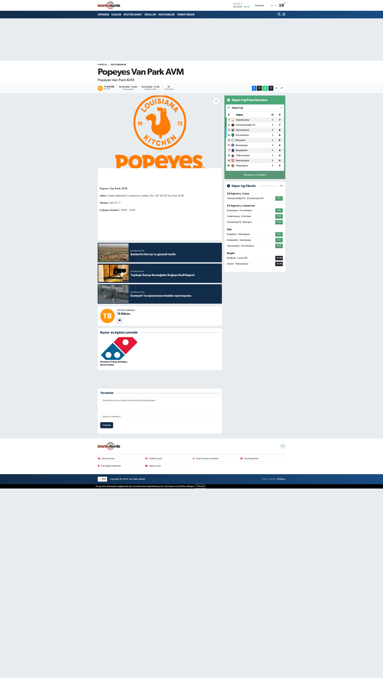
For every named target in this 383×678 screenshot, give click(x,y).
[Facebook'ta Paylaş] (254, 88)
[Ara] (279, 14)
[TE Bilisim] (107, 316)
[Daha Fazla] (270, 88)
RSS (104, 479)
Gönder (106, 425)
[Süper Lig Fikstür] (281, 186)
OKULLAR (150, 14)
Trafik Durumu (155, 458)
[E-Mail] (119, 320)
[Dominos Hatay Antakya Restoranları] (119, 348)
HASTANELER (166, 14)
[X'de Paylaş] (259, 88)
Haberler (102, 65)
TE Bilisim (123, 313)
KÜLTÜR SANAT (133, 14)
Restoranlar (118, 65)
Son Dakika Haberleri (111, 466)
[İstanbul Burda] (109, 5)
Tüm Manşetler (251, 458)
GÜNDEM (103, 14)
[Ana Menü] (283, 14)
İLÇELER (116, 14)
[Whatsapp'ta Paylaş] (265, 88)
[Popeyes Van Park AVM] (160, 131)
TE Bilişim (281, 479)
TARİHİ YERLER (185, 14)
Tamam (200, 486)
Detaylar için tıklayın (255, 175)
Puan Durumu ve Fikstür (207, 458)
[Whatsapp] (282, 446)
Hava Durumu (108, 458)
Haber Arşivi (155, 466)
